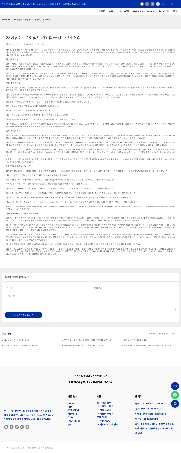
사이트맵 (32, 447)
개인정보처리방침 (46, 447)
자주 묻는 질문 (163, 334)
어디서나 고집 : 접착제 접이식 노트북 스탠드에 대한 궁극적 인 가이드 (18, 340)
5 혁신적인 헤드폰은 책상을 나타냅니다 (20, 345)
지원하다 (174, 334)
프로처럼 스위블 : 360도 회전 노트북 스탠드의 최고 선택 (87, 340)
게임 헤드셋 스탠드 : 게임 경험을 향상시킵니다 (83, 345)
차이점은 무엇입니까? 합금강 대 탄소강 (32, 19)
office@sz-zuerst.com (90, 382)
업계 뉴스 (152, 334)
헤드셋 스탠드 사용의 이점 (135, 340)
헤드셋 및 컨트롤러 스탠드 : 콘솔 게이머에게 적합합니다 (147, 345)
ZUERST (6, 19)
